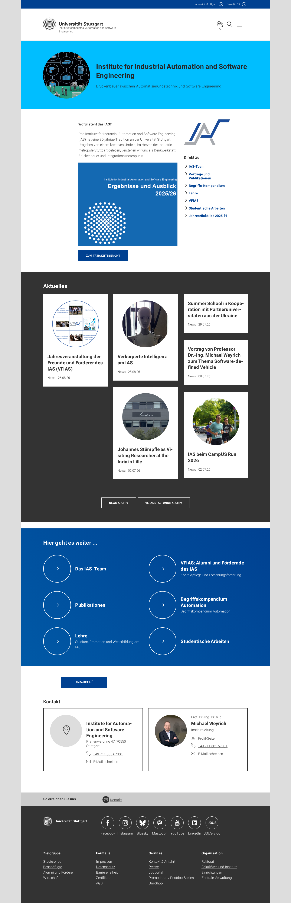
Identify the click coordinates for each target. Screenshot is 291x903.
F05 (233, 4)
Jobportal (156, 872)
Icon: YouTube (177, 822)
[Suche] (229, 23)
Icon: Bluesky (142, 822)
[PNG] (127, 204)
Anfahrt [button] (81, 682)
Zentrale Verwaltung (217, 877)
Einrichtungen (212, 872)
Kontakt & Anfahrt (162, 861)
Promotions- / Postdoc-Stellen (171, 877)
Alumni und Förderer (58, 872)
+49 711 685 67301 (108, 754)
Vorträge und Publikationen (200, 176)
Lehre (193, 193)
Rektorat (208, 861)
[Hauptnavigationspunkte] (239, 23)
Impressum (104, 861)
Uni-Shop (156, 883)
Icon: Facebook (107, 822)
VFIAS (194, 200)
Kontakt (116, 799)
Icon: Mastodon (159, 822)
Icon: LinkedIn (194, 822)
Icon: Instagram (125, 822)
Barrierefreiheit (107, 872)
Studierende (52, 861)
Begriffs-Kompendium (207, 185)
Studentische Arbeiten (207, 208)
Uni (205, 4)
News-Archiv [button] (118, 503)
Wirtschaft (51, 877)
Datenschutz (105, 866)
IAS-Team (197, 166)
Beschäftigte (52, 866)
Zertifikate (103, 877)
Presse (154, 866)
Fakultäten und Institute (219, 866)
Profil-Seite (206, 738)
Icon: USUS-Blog (212, 822)
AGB (99, 883)
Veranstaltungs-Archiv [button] (163, 503)
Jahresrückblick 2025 (206, 215)
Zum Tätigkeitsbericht (103, 255)
